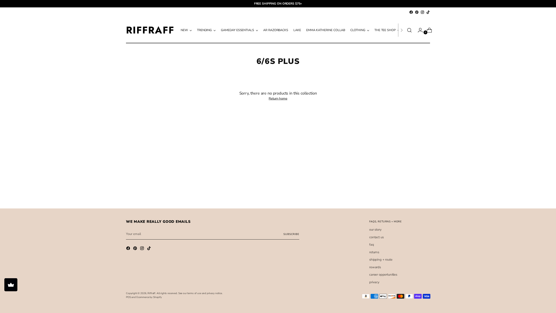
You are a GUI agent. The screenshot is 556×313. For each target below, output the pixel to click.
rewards (375, 267)
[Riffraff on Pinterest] (417, 12)
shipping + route (380, 259)
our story (375, 229)
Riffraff (151, 293)
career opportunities (383, 274)
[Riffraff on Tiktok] (428, 12)
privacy (374, 282)
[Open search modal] (409, 30)
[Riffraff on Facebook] (411, 12)
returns (374, 252)
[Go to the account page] (418, 30)
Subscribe (291, 234)
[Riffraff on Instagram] (422, 12)
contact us (376, 237)
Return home (278, 98)
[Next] (401, 30)
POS (128, 297)
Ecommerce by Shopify (149, 297)
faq (371, 244)
